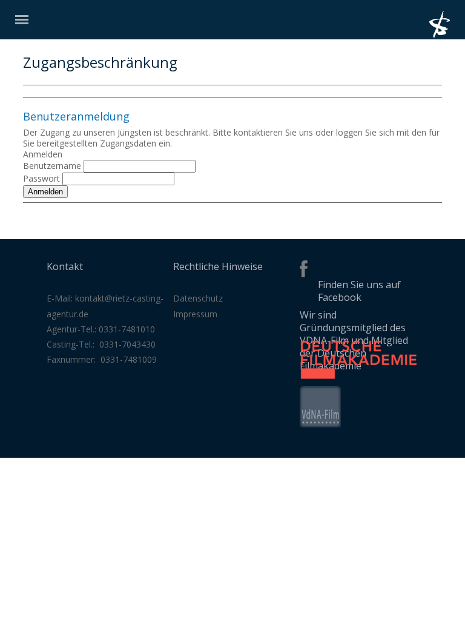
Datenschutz (198, 298)
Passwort (41, 178)
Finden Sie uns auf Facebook (359, 291)
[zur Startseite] (447, 35)
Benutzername (52, 165)
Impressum (195, 314)
